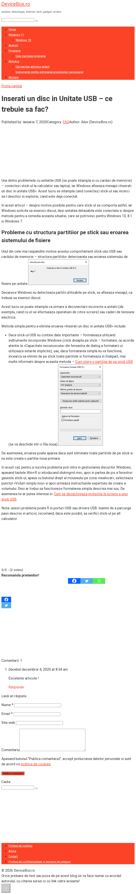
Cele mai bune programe (31, 56)
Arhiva (12, 851)
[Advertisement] (68, 149)
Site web (8, 722)
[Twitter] (86, 581)
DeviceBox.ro (15, 4)
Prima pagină (11, 86)
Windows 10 (23, 40)
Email (7, 714)
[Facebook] (74, 581)
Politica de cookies (20, 846)
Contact (13, 856)
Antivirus (13, 61)
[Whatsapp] (99, 581)
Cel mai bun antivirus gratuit (33, 66)
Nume (7, 705)
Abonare (13, 77)
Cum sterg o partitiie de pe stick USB (104, 362)
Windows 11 (16, 35)
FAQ (66, 122)
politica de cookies (36, 764)
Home (12, 29)
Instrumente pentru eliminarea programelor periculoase (49, 72)
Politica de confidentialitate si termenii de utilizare (39, 862)
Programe (14, 50)
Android (13, 45)
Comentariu (10, 750)
